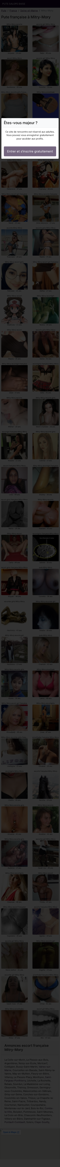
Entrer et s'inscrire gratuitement (30, 151)
